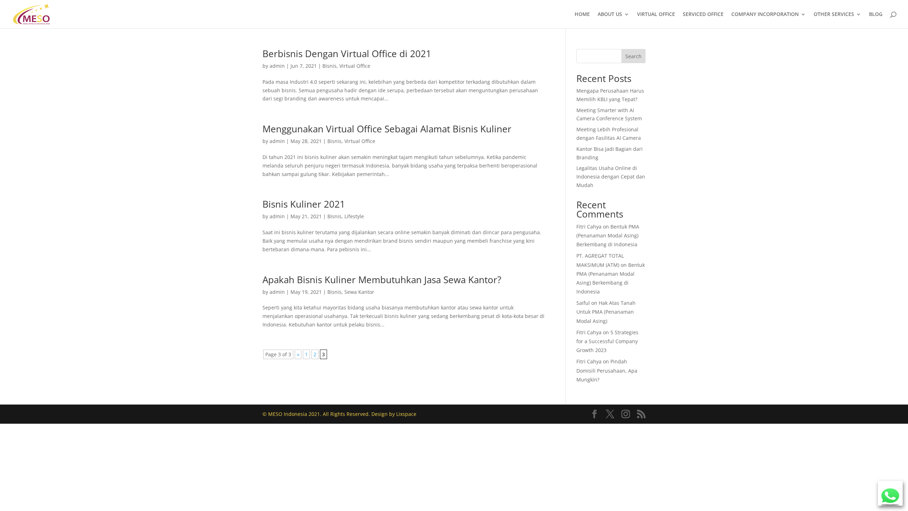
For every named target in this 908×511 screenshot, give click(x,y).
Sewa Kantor (359, 292)
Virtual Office (354, 65)
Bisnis (329, 65)
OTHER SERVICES (834, 14)
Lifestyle (354, 216)
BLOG (875, 14)
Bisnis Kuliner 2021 (303, 204)
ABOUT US (610, 14)
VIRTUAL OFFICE (656, 14)
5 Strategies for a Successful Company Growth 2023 (607, 341)
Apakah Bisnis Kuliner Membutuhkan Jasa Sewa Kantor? (381, 279)
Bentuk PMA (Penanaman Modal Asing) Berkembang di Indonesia (607, 235)
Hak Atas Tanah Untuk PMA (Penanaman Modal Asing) (606, 312)
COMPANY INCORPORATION (765, 14)
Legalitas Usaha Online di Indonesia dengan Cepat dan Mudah (610, 176)
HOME (582, 14)
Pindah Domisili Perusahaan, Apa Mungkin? (606, 370)
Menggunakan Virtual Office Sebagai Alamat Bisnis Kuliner (386, 128)
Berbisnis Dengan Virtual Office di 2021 (346, 53)
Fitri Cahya (589, 226)
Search (633, 56)
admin (277, 65)
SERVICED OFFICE (703, 14)
